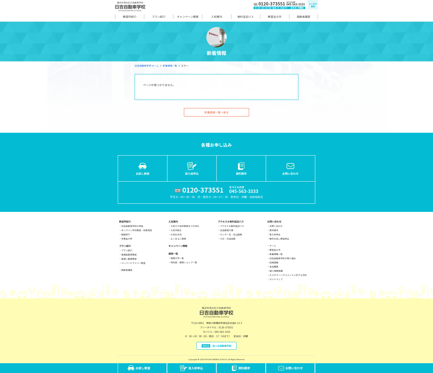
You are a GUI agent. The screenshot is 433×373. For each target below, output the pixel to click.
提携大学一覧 (177, 258)
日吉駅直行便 (226, 230)
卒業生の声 (126, 238)
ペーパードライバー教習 (133, 263)
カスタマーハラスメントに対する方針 (288, 275)
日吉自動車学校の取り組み (282, 258)
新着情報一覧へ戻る (216, 112)
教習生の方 (274, 17)
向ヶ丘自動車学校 (217, 345)
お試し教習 (142, 173)
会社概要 (273, 266)
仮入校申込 (192, 173)
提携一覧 (173, 253)
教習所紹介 (129, 17)
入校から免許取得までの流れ (185, 226)
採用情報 (273, 262)
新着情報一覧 (170, 65)
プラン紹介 (158, 17)
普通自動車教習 (129, 254)
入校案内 (216, 17)
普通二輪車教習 (129, 258)
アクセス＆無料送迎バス (231, 221)
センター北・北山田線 (231, 234)
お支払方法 (176, 234)
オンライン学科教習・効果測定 (136, 230)
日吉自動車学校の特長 (132, 226)
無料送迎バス (245, 17)
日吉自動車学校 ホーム (147, 65)
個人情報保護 (276, 270)
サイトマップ (276, 279)
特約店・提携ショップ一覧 (184, 262)
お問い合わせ (290, 173)
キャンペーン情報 (187, 17)
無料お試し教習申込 (279, 238)
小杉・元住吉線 (227, 238)
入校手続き (176, 230)
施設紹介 (125, 234)
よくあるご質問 (178, 238)
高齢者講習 (303, 17)
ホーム (272, 245)
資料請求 (241, 173)
